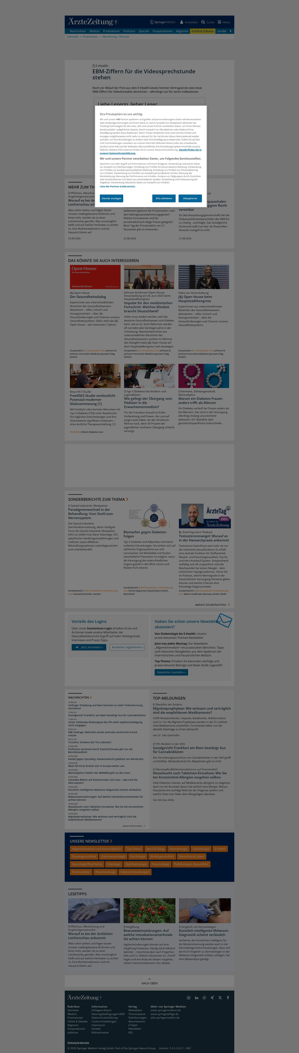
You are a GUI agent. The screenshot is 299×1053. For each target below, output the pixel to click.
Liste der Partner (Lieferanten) (117, 186)
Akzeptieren (190, 198)
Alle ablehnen (164, 198)
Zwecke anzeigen (111, 198)
